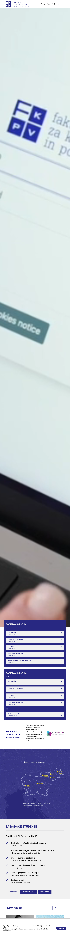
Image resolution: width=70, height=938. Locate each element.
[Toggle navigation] (62, 4)
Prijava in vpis (44, 892)
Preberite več (12, 892)
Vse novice (58, 908)
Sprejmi (61, 928)
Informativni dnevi (28, 892)
